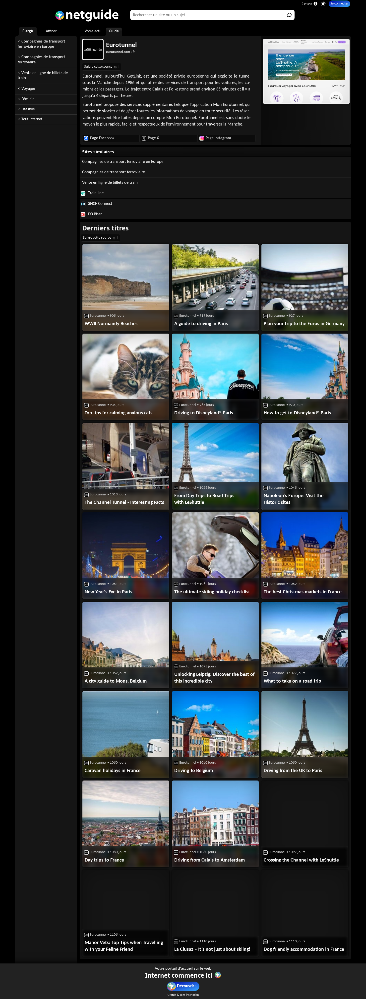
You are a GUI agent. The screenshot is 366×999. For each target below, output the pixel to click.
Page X (153, 138)
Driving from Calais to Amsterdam (209, 860)
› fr (120, 52)
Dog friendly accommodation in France (304, 949)
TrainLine (95, 193)
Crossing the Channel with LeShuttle (301, 860)
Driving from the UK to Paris (293, 770)
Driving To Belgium (193, 770)
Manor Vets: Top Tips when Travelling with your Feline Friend (124, 946)
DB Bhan (95, 214)
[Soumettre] (290, 15)
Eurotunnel (121, 45)
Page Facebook (102, 138)
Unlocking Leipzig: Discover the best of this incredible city (214, 678)
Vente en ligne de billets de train (43, 75)
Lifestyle (28, 109)
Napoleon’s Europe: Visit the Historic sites (293, 499)
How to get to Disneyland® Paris (297, 413)
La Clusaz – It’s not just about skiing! (212, 949)
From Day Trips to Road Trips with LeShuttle (204, 499)
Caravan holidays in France (112, 770)
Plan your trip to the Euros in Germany (304, 323)
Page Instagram (218, 138)
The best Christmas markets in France (303, 592)
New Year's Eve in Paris (108, 592)
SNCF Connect (99, 204)
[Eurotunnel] (306, 71)
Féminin (27, 99)
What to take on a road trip (292, 681)
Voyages (28, 89)
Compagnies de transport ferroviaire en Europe (41, 44)
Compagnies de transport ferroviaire (41, 59)
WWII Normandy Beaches (111, 323)
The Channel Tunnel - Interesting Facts (124, 502)
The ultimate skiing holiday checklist (212, 592)
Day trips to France (104, 860)
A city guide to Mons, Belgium (116, 681)
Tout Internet (31, 119)
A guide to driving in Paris (201, 323)
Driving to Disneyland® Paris (203, 413)
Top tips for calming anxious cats (118, 413)
